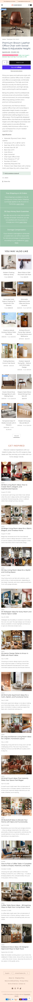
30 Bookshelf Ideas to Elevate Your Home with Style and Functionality (14, 821)
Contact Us (22, 983)
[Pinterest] (18, 988)
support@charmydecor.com (24, 1)
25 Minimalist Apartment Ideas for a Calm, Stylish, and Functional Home (15, 696)
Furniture (9, 39)
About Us (11, 978)
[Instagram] (15, 988)
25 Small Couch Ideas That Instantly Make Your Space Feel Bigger (14, 779)
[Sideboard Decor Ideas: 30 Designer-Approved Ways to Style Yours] (16, 933)
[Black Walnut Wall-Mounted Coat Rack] (24, 262)
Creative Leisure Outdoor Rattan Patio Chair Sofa (8, 332)
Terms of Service (13, 983)
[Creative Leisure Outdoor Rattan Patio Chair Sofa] (8, 319)
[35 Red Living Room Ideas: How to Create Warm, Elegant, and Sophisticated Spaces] (16, 471)
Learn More (20, 204)
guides (3, 861)
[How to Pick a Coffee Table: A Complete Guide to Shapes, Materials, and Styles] (16, 850)
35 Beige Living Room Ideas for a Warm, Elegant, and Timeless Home (16, 529)
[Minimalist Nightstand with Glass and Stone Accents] (24, 289)
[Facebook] (12, 988)
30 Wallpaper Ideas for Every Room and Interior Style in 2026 (16, 613)
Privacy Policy (24, 981)
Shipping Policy (19, 978)
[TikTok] (20, 988)
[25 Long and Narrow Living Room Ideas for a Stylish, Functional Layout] (16, 723)
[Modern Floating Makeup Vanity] (8, 262)
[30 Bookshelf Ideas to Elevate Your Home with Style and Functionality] (16, 806)
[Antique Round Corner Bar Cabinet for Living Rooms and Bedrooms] (24, 319)
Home (4, 39)
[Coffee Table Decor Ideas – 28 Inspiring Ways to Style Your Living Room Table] (16, 891)
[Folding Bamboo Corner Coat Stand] (8, 350)
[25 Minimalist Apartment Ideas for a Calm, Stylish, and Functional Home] (16, 681)
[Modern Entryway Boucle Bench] (24, 410)
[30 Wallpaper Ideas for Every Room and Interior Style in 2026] (16, 598)
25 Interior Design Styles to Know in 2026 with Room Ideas (14, 654)
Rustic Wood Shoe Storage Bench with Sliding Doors (8, 394)
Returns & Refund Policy (12, 981)
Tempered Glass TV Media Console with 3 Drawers (9, 423)
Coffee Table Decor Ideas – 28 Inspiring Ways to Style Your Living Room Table (16, 906)
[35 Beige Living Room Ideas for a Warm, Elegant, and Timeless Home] (16, 514)
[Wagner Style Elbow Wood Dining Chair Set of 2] (24, 381)
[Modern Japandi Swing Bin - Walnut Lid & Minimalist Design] (24, 350)
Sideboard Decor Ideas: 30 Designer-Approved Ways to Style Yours (15, 948)
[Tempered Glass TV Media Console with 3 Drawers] (8, 410)
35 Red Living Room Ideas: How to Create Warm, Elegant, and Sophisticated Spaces (14, 487)
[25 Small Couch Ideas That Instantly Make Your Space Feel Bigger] (16, 764)
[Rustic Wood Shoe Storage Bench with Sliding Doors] (8, 381)
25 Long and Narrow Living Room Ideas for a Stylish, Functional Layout (16, 738)
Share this (7, 181)
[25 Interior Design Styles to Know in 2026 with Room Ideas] (16, 639)
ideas (2, 482)
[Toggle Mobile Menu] (3, 5)
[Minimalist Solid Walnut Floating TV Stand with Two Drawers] (8, 289)
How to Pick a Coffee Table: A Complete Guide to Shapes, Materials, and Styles (16, 864)
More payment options (16, 71)
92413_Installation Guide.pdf (12, 173)
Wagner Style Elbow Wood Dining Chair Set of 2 (24, 394)
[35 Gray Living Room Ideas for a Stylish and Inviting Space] (16, 556)
